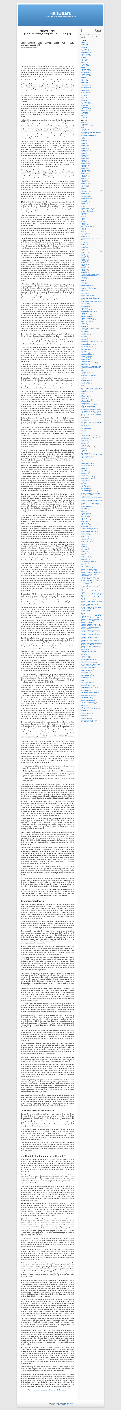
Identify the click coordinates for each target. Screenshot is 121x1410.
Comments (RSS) (65, 1404)
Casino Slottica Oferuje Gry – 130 (91, 341)
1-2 (83, 138)
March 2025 (85, 46)
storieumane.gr (86, 670)
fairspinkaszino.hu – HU (88, 375)
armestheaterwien (87, 285)
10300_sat (85, 157)
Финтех (84, 715)
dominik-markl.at (86, 356)
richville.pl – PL (86, 558)
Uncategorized (86, 685)
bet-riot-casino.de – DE (88, 311)
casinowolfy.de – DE (87, 346)
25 (83, 218)
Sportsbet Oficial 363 (88, 667)
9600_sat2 (85, 262)
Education (85, 364)
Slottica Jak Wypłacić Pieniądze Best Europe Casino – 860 (91, 620)
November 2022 (86, 87)
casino (84, 339)
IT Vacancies (85, 425)
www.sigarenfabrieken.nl (88, 702)
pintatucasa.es (86, 516)
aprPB (84, 283)
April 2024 (85, 64)
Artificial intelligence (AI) (88, 288)
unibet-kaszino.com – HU (89, 687)
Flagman (84, 382)
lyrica (83, 448)
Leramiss (84, 442)
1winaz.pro (85, 200)
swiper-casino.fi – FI (87, 675)
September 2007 (86, 110)
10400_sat (85, 166)
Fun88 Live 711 (86, 391)
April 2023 (85, 82)
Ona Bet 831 (85, 486)
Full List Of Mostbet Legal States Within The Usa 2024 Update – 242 (91, 387)
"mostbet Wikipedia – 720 (89, 135)
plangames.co (86, 526)
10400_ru (85, 165)
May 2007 (85, 115)
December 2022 (86, 85)
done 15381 (85, 358)
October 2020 (86, 105)
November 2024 (86, 52)
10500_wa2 (85, 170)
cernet (84, 351)
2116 (83, 213)
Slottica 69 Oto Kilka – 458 (89, 578)
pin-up (84, 508)
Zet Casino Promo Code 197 (90, 708)
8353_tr (84, 244)
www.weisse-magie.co (88, 703)
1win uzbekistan (86, 198)
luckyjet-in (85, 445)
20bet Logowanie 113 (88, 210)
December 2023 (86, 70)
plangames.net (86, 529)
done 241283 (86, 359)
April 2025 (85, 44)
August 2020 (85, 107)
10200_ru (85, 153)
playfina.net (85, 536)
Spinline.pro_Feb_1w (88, 659)
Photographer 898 (87, 506)
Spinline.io (85, 657)
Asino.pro (84, 293)
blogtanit (84, 331)
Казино (84, 710)
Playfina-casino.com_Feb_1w (90, 533)
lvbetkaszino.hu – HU (88, 446)
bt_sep (84, 336)
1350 (83, 188)
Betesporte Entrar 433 (88, 319)
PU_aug (84, 549)
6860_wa (84, 236)
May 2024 (85, 62)
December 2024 (86, 51)
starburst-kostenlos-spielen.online (91, 669)
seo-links (84, 566)
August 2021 (85, 94)
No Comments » (62, 1390)
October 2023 (86, 74)
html (83, 419)
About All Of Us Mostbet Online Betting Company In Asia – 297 (90, 274)
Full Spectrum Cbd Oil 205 (89, 390)
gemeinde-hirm (86, 401)
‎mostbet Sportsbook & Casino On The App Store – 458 (91, 721)
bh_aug (84, 324)
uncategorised (86, 684)
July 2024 (85, 59)
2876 (83, 223)
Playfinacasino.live (87, 539)
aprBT (84, 278)
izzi (83, 430)
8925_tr (84, 249)
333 (83, 228)
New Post (84, 473)
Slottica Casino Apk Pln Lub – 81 (91, 599)
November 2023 (86, 72)
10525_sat (85, 173)
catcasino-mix (86, 349)
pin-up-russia (85, 510)
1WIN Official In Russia (88, 195)
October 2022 (86, 89)
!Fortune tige (85, 130)
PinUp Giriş (85, 521)
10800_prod (85, 183)
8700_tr (84, 246)
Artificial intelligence (87, 287)
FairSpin (84, 373)
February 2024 (86, 67)
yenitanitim (85, 707)
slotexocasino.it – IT (87, 567)
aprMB (84, 282)
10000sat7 (85, 143)
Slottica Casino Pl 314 (88, 610)
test (83, 680)
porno (83, 546)
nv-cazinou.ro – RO (87, 478)
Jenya (84, 433)
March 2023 (85, 84)
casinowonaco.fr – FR (88, 348)
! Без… (84, 127)
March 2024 (85, 65)
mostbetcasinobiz (87, 467)
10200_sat (85, 155)
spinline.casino (86, 652)
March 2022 (85, 90)
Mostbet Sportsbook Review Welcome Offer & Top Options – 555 (91, 458)
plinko (83, 543)
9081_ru (84, 252)
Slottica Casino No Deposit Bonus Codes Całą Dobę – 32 (91, 608)
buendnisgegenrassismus (89, 338)
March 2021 (85, 99)
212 (83, 215)
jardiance (84, 432)
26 (83, 219)
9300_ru (84, 256)
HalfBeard (60, 13)
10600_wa (85, 176)
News (83, 475)
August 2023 (85, 77)
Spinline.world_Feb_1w (88, 662)
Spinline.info (85, 656)
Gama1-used (85, 396)
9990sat (84, 272)
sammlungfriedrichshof (88, 561)
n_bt (83, 481)
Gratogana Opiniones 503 (89, 412)
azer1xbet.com (86, 306)
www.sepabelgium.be (88, 698)
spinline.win (85, 661)
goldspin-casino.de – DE (89, 404)
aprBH (84, 277)
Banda (84, 308)
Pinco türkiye (85, 515)
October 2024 (86, 54)
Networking (85, 470)
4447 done (85, 233)
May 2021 (85, 97)
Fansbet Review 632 (87, 377)
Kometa (84, 440)
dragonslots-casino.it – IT (89, 363)
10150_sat (85, 152)
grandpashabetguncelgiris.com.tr (45, 1390)
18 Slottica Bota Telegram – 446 (91, 190)
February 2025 (86, 47)
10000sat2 (85, 140)
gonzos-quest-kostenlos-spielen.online (88, 407)
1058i (83, 175)
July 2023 (85, 79)
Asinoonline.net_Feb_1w (89, 297)
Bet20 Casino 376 (87, 316)
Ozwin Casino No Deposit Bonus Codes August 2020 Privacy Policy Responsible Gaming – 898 (90, 495)
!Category (85, 129)
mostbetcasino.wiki (87, 465)
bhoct (83, 323)
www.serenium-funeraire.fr (89, 700)
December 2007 (86, 109)
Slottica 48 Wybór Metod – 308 (90, 577)
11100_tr (84, 186)
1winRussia (85, 203)
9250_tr (84, 254)
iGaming (84, 420)
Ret (83, 554)
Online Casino (86, 490)
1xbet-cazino (85, 205)
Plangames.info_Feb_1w (89, 528)
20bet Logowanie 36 (88, 211)
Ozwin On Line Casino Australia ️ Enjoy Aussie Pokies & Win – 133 (90, 504)
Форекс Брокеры (87, 717)
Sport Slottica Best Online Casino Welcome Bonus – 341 (90, 665)
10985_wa (85, 185)
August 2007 (85, 112)
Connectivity (85, 353)
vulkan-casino (86, 689)
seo (83, 564)
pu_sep (84, 551)
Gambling (84, 398)
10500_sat (85, 168)
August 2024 (85, 57)
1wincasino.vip (86, 201)
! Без (83, 122)
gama (83, 395)
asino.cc (84, 292)
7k (83, 241)
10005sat (84, 147)
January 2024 (86, 69)
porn (83, 544)
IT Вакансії (85, 427)
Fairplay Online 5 (86, 372)
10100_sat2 (85, 150)
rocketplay (85, 559)
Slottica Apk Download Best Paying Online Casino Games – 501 (91, 585)
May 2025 (85, 42)
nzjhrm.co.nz (85, 480)
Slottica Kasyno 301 (87, 622)
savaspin (84, 563)
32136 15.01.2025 (87, 226)
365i (83, 229)
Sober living (85, 649)
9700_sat (84, 264)
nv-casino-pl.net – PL (88, 477)
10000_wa (85, 145)
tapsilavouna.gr (86, 677)
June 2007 (85, 114)
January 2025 (86, 49)
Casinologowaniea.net (88, 344)
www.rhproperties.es (87, 697)
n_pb (83, 485)
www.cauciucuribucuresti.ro (89, 692)
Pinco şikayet (85, 513)
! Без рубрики (86, 125)
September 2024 (86, 56)
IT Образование (86, 428)
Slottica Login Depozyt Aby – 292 (91, 630)
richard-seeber (86, 556)
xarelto (84, 705)
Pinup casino (85, 519)
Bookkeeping (85, 334)
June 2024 (85, 61)
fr (82, 385)
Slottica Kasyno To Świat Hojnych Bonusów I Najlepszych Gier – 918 (90, 624)
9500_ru (84, 259)
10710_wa (85, 181)
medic (83, 450)
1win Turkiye (85, 196)
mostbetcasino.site (87, 463)
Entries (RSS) (54, 1404)
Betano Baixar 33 (87, 318)
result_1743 (85, 553)
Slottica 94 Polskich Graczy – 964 (91, 580)
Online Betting (86, 488)
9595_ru (84, 261)
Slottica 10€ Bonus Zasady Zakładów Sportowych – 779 (89, 570)
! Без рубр (85, 124)
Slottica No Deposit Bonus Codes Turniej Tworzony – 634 (90, 632)
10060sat (84, 148)
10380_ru (85, 162)
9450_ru (84, 257)
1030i (83, 160)
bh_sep (84, 326)
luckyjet (84, 443)
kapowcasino (85, 438)
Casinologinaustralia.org (88, 343)
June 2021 (85, 95)
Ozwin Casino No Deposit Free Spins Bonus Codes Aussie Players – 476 (91, 498)
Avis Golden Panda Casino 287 (90, 301)
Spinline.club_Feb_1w (89, 435)
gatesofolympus (86, 400)
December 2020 (86, 104)
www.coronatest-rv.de (88, 693)
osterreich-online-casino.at (89, 491)
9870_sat (84, 267)
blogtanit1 (85, 333)
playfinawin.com (86, 541)
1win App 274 (86, 191)
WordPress (70, 1403)
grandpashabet (42, 730)
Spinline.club (85, 654)
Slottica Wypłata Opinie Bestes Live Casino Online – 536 (91, 644)
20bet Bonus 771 (87, 208)
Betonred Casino (86, 321)
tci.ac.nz (84, 679)
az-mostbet (85, 305)
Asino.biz (84, 290)
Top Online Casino (87, 682)
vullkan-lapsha (86, 690)
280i (83, 221)
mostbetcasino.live (87, 462)
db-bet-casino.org (87, 354)
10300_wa (85, 158)
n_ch (83, 483)
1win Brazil (85, 193)
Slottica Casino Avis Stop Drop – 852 (92, 601)
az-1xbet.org (85, 303)
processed (85, 548)
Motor (83, 468)
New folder (85, 472)
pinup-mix (84, 523)
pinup (83, 518)
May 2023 (85, 80)
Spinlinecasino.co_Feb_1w (90, 437)
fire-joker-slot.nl (86, 380)
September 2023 (86, 75)
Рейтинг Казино (86, 713)
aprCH (84, 280)
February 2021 (86, 100)
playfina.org (85, 538)
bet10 (83, 313)
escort (84, 370)
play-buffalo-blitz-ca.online (89, 531)
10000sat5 (85, 142)
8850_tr (84, 247)
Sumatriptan (85, 672)
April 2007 (85, 117)
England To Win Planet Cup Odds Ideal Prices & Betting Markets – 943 (91, 367)
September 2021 (86, 92)
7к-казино (85, 242)
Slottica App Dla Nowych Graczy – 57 (92, 588)
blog (83, 329)
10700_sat (85, 180)
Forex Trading (86, 383)
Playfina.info (85, 534)
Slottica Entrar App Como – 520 (90, 618)
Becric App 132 (86, 310)
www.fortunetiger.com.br (88, 695)
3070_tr (84, 224)
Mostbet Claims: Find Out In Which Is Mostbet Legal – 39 (91, 455)
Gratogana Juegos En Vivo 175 (91, 411)
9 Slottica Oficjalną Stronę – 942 (91, 251)
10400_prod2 (86, 163)
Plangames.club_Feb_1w (89, 524)
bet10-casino (85, 314)
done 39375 (85, 361)
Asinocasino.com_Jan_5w (89, 295)
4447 (83, 231)
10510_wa (85, 171)
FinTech (84, 378)
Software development (88, 651)
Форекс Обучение (87, 718)
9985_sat (84, 270)
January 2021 (86, 102)
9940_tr (84, 269)
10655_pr (85, 178)
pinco (83, 511)
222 (83, 216)
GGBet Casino (86, 403)
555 (83, 234)
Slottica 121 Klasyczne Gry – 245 (91, 572)
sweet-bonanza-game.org (89, 674)
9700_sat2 (85, 266)
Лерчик (84, 712)
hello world (85, 417)
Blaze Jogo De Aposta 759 (89, 328)
